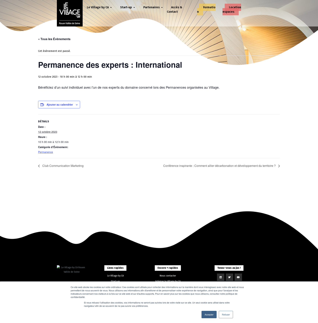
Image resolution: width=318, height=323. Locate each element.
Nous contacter (168, 275)
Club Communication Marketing (63, 166)
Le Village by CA (115, 275)
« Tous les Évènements (54, 39)
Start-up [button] (126, 7)
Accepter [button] (209, 314)
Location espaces (231, 9)
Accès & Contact (174, 9)
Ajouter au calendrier (60, 104)
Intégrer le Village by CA (168, 281)
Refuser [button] (226, 314)
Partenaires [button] (151, 7)
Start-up (115, 281)
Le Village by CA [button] (98, 7)
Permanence (45, 152)
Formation (206, 9)
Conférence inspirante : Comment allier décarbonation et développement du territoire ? (219, 166)
